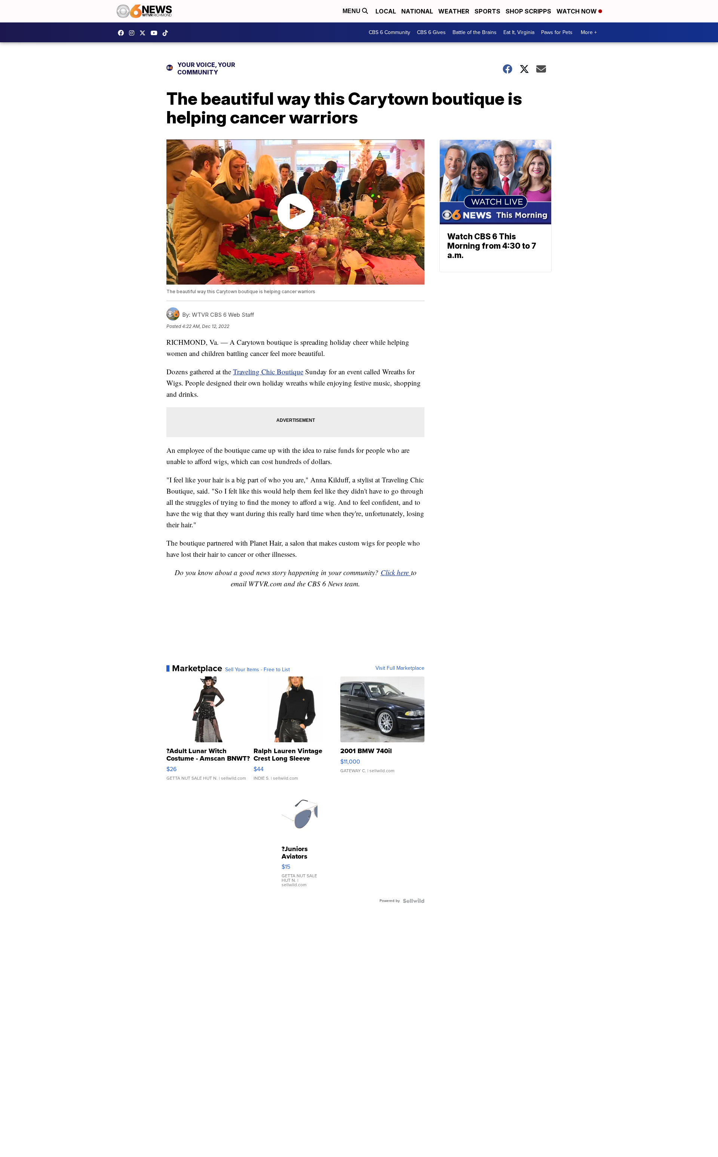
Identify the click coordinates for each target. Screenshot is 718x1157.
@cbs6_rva (167, 33)
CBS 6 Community (389, 32)
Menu (352, 11)
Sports (487, 11)
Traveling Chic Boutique (268, 371)
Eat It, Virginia (518, 32)
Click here (396, 572)
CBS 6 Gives (431, 32)
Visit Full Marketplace (399, 668)
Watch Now (577, 11)
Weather (453, 11)
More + (589, 32)
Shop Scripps (528, 11)
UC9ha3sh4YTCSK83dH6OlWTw (156, 33)
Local (385, 11)
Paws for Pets (557, 32)
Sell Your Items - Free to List (257, 669)
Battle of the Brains (474, 32)
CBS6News (123, 33)
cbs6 (133, 33)
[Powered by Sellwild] (413, 900)
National (417, 11)
